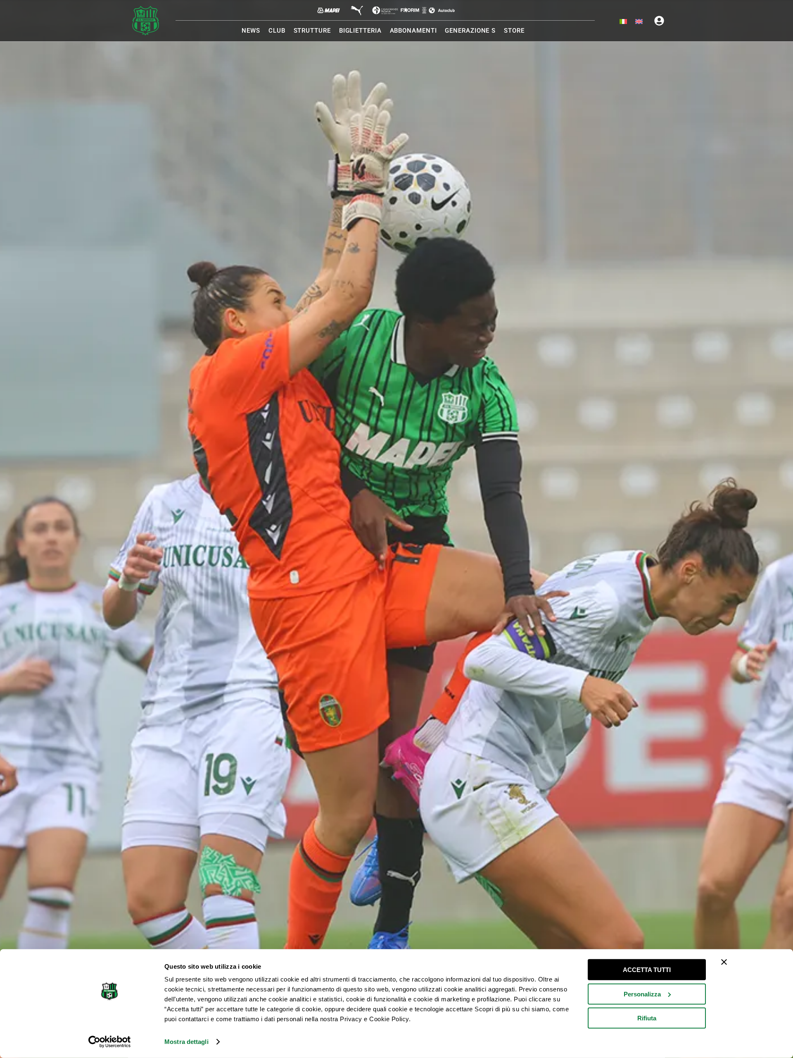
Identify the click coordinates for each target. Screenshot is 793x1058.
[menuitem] (623, 22)
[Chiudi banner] (724, 962)
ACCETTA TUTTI (647, 969)
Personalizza (642, 993)
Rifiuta (646, 1018)
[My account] (659, 21)
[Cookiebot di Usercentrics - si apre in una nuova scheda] (110, 1042)
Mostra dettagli (186, 1041)
